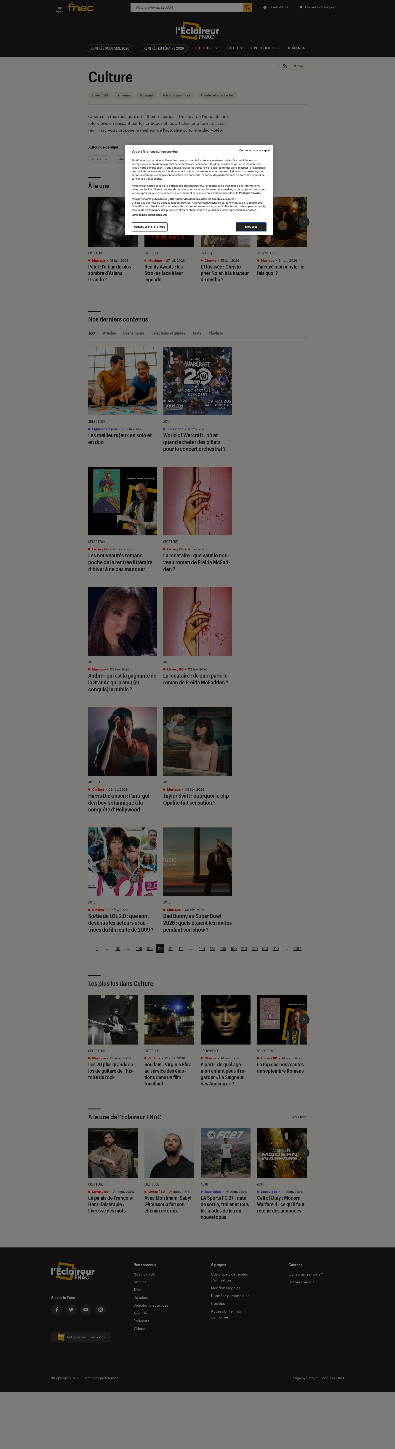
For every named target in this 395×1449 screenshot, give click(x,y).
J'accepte (251, 227)
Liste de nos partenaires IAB (149, 214)
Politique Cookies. (249, 193)
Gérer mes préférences (149, 227)
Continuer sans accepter (254, 150)
